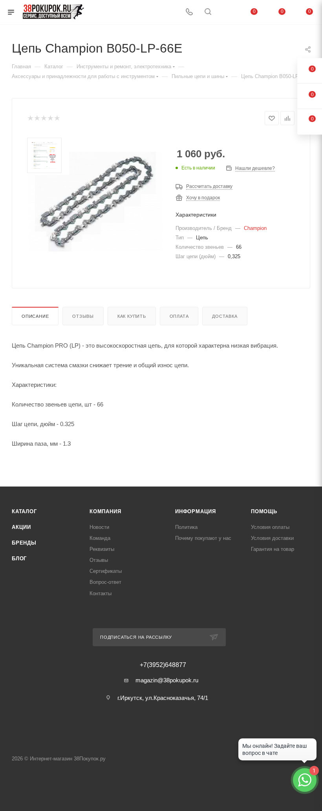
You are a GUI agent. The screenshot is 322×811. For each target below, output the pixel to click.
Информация (195, 511)
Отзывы (83, 316)
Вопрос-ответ (105, 582)
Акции (21, 527)
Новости (99, 527)
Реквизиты (102, 549)
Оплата (179, 316)
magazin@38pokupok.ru (166, 680)
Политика (186, 527)
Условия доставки (272, 538)
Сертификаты (106, 571)
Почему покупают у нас (203, 538)
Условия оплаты (270, 527)
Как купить (131, 316)
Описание (35, 316)
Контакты (101, 593)
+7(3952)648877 (163, 665)
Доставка (224, 316)
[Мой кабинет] (226, 12)
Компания (105, 511)
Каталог (24, 511)
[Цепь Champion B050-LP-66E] (95, 201)
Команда (100, 538)
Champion (255, 228)
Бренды (24, 543)
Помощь (264, 511)
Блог (19, 558)
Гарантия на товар (272, 549)
